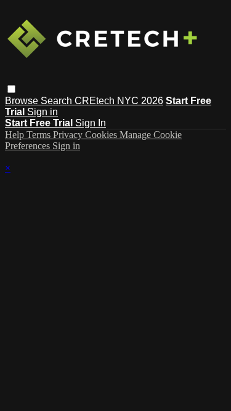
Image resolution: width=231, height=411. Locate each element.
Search (58, 101)
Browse (23, 101)
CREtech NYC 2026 (119, 101)
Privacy (69, 134)
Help (15, 134)
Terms (39, 134)
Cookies (102, 134)
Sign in (42, 112)
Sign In (90, 123)
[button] (11, 89)
